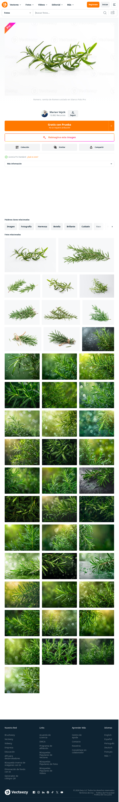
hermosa (42, 225)
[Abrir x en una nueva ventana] (57, 791)
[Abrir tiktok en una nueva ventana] (52, 791)
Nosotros (75, 744)
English (105, 733)
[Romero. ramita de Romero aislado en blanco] (30, 254)
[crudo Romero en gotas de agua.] (98, 338)
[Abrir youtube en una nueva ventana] (62, 791)
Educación (10, 750)
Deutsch (106, 746)
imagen (11, 225)
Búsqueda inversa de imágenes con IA (14, 762)
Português (107, 742)
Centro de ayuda (75, 734)
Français (106, 750)
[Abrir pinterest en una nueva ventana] (48, 791)
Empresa (9, 746)
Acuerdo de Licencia (44, 734)
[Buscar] (105, 12)
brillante (71, 225)
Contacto (75, 740)
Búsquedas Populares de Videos (45, 772)
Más (69, 4)
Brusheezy (10, 733)
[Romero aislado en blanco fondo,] (23, 338)
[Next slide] (107, 225)
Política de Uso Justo (101, 793)
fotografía (26, 225)
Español (106, 737)
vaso (98, 225)
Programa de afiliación (45, 745)
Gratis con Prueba (59, 126)
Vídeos (41, 4)
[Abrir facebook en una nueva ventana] (34, 791)
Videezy (8, 742)
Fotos (28, 4)
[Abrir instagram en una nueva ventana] (38, 791)
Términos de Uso (84, 791)
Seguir (73, 115)
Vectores (14, 4)
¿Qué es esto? (32, 157)
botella (56, 225)
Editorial (56, 4)
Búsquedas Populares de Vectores (45, 753)
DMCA (42, 740)
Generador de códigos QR (11, 775)
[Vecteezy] (5, 5)
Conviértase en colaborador (78, 749)
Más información (14, 162)
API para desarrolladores (12, 755)
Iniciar (105, 4)
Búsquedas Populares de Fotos (45, 762)
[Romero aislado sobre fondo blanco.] (86, 254)
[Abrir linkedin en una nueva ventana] (43, 791)
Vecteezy (9, 737)
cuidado (86, 225)
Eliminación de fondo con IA (12, 769)
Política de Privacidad (103, 791)
